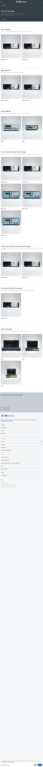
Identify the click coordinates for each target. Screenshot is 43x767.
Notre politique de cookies (5, 764)
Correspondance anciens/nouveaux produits (10, 463)
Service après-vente (5, 460)
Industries (3, 444)
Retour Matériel (4, 469)
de (3, 479)
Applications (3, 447)
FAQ (2, 466)
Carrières (3, 430)
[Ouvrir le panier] (41, 2)
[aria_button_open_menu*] (1, 2)
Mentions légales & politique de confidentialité (8, 486)
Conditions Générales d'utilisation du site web (8, 484)
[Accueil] (21, 2)
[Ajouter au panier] (19, 56)
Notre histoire (4, 427)
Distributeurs (4, 475)
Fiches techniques (4, 457)
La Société (3, 424)
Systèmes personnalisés (6, 450)
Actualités (3, 433)
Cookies (2, 481)
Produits (3, 5)
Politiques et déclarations (5, 482)
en (2, 479)
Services (2, 472)
